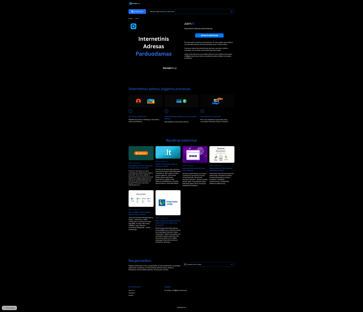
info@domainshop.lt (191, 56)
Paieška (131, 295)
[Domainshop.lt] (134, 3)
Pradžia (131, 18)
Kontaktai (132, 293)
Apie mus (132, 290)
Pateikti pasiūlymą (209, 35)
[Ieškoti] (232, 11)
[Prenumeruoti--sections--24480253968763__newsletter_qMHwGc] (232, 264)
